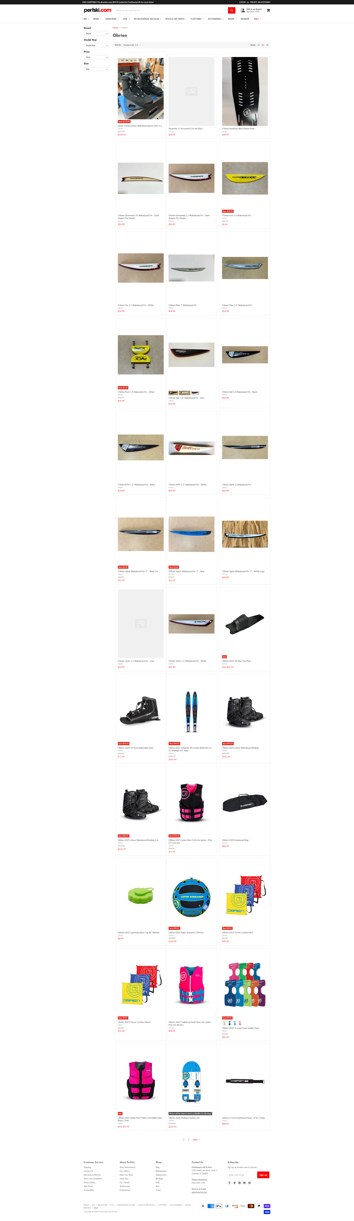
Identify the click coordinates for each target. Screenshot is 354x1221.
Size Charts (88, 1186)
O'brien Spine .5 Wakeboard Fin (236, 484)
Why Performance (127, 1167)
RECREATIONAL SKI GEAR (147, 19)
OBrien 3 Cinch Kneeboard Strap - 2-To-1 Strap (243, 1118)
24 (258, 45)
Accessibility (89, 1190)
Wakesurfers (161, 1175)
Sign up (263, 1174)
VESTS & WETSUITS (175, 19)
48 (267, 45)
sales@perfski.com (199, 1192)
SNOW (231, 19)
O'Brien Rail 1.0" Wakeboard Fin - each (186, 398)
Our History (125, 1171)
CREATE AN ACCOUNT (260, 2)
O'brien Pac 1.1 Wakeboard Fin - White (136, 305)
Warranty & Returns (92, 1175)
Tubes (158, 1190)
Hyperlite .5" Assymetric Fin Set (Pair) (186, 128)
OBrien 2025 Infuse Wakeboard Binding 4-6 (138, 840)
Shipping (87, 1167)
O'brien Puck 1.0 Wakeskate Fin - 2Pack (136, 392)
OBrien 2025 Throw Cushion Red (237, 932)
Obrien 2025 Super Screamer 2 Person (186, 932)
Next (195, 1139)
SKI (85, 19)
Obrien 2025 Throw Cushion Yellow (134, 1022)
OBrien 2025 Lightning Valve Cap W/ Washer (138, 932)
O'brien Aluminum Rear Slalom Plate (238, 128)
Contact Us (88, 1171)
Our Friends (125, 1182)
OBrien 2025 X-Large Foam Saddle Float (240, 1028)
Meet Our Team (126, 1175)
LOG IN (242, 2)
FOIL (125, 19)
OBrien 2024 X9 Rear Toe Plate (236, 661)
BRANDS (245, 19)
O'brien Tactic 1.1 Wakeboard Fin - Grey (136, 661)
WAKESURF (111, 19)
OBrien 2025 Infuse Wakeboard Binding (240, 748)
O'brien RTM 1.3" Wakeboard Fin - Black (136, 484)
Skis (157, 1186)
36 (263, 45)
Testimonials (125, 1186)
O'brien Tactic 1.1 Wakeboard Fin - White (187, 661)
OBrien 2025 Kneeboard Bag (235, 840)
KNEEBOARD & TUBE (126, 1205)
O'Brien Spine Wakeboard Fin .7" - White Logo (243, 571)
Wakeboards (161, 1171)
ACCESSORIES (215, 19)
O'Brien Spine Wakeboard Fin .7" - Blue (187, 571)
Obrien (120, 129)
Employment (125, 1190)
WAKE (96, 19)
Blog (157, 1167)
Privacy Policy (89, 1182)
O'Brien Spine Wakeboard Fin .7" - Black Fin (138, 571)
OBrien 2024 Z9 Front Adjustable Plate (135, 748)
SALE (256, 19)
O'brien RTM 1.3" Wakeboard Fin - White (187, 484)
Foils (157, 1182)
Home (115, 27)
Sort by (118, 45)
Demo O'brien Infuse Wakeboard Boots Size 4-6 (140, 125)
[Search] (231, 10)
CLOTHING (196, 19)
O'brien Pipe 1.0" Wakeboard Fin (237, 305)
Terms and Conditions (93, 1178)
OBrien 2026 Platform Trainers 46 (184, 1118)
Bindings (159, 1178)
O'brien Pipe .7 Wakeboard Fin (182, 305)
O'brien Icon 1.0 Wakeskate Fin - (237, 215)
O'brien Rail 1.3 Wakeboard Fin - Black (239, 392)
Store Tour (124, 1178)
